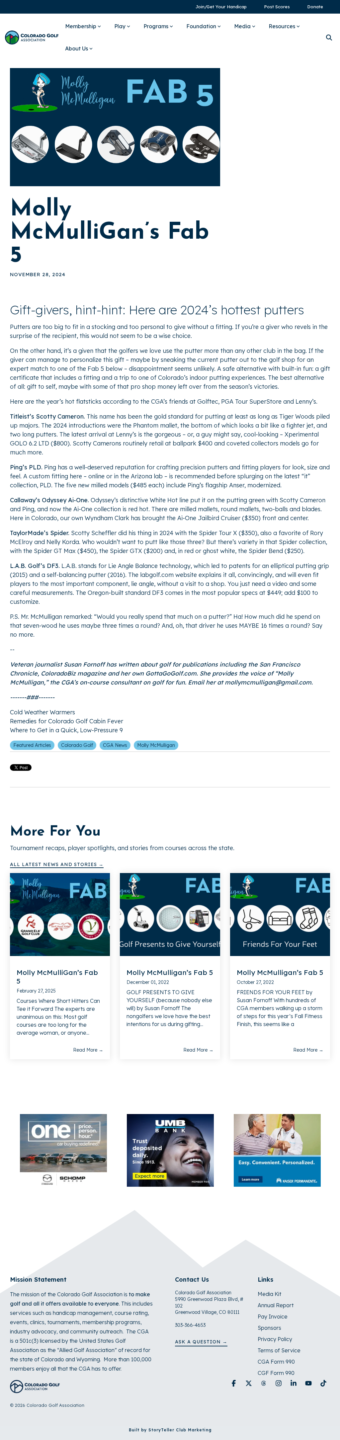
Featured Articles (32, 745)
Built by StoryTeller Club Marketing (170, 1429)
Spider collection (302, 542)
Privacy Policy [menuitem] (275, 1339)
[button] (234, 1383)
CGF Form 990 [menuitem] (276, 1373)
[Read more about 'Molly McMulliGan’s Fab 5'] (60, 914)
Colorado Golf (77, 745)
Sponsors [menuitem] (269, 1327)
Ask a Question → (201, 1342)
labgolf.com (157, 575)
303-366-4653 (190, 1325)
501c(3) (29, 1340)
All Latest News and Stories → (57, 864)
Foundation (201, 26)
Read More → (88, 1050)
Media (242, 26)
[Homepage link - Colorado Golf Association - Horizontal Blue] (35, 1390)
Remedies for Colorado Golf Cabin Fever (66, 721)
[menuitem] (218, 7)
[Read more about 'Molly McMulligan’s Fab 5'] (170, 914)
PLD (45, 485)
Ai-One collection (97, 509)
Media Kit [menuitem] (269, 1294)
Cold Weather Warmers (42, 712)
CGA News (115, 745)
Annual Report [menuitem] (276, 1305)
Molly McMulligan (156, 745)
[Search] (329, 37)
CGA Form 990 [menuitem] (276, 1361)
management (94, 1313)
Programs (155, 26)
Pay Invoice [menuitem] (273, 1316)
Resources (282, 26)
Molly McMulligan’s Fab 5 (170, 972)
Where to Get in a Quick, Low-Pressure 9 (66, 730)
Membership (80, 26)
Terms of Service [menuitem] (279, 1350)
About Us (76, 48)
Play (120, 26)
